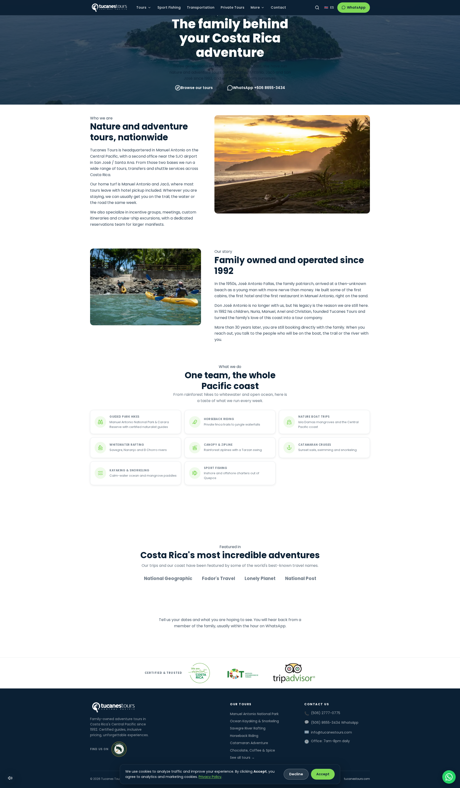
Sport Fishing (169, 7)
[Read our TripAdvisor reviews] (293, 673)
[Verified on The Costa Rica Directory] (119, 749)
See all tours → (242, 757)
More (255, 7)
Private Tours (232, 7)
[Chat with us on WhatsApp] (449, 777)
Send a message (269, 640)
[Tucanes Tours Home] (109, 7)
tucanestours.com (357, 779)
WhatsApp (356, 7)
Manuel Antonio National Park (254, 713)
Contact (278, 7)
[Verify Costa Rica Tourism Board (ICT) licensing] (241, 673)
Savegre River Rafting (247, 728)
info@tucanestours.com (331, 732)
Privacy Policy (210, 776)
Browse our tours (197, 87)
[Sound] (10, 778)
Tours (141, 7)
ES (332, 7)
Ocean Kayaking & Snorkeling (254, 721)
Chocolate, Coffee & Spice (252, 750)
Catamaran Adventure (249, 743)
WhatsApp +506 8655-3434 (259, 87)
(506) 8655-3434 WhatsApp (334, 722)
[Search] (317, 7)
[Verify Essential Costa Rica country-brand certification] (199, 673)
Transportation (200, 7)
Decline (296, 774)
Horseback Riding (244, 735)
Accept (322, 774)
